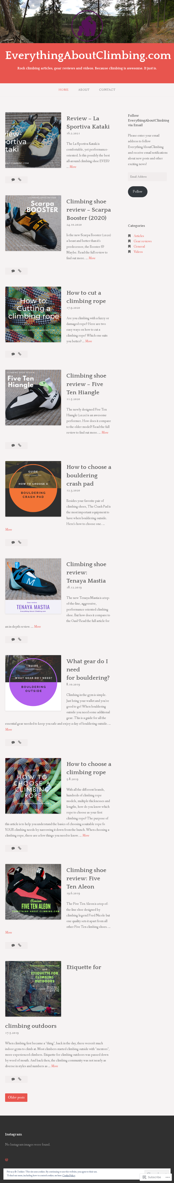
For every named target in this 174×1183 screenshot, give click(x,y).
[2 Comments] (13, 354)
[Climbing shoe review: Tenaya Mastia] (19, 639)
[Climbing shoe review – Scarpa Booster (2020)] (19, 271)
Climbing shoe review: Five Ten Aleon (86, 878)
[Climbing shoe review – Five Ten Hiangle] (19, 445)
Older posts (16, 1097)
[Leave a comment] (13, 271)
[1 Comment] (13, 742)
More (72, 167)
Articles (139, 236)
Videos (138, 252)
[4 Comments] (13, 180)
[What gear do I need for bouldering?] (19, 742)
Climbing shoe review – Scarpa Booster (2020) (88, 209)
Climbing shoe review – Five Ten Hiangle (86, 384)
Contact (107, 90)
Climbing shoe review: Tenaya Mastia (86, 572)
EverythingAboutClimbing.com (88, 55)
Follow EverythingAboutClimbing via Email (148, 120)
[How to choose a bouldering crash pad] (19, 542)
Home (64, 90)
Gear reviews (143, 241)
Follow (137, 191)
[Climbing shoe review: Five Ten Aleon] (19, 945)
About (84, 90)
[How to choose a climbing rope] (19, 848)
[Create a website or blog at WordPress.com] (6, 1160)
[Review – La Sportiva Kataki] (19, 180)
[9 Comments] (13, 639)
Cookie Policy (68, 1175)
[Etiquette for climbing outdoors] (19, 1079)
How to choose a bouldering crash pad (88, 475)
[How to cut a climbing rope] (19, 354)
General (139, 246)
